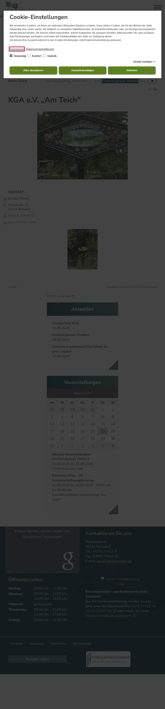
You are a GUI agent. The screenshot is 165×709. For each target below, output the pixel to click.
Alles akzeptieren (33, 70)
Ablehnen (131, 70)
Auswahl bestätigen (82, 70)
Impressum (17, 49)
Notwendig (20, 56)
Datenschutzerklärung (40, 49)
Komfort (36, 56)
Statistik (52, 56)
